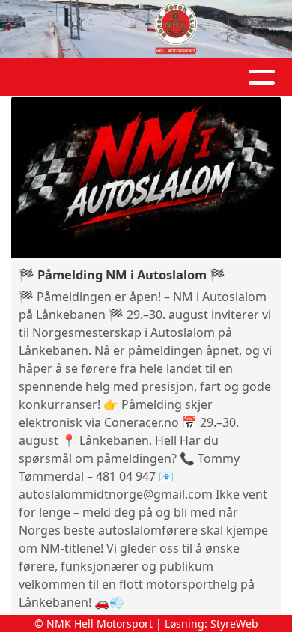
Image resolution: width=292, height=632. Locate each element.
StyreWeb (234, 623)
